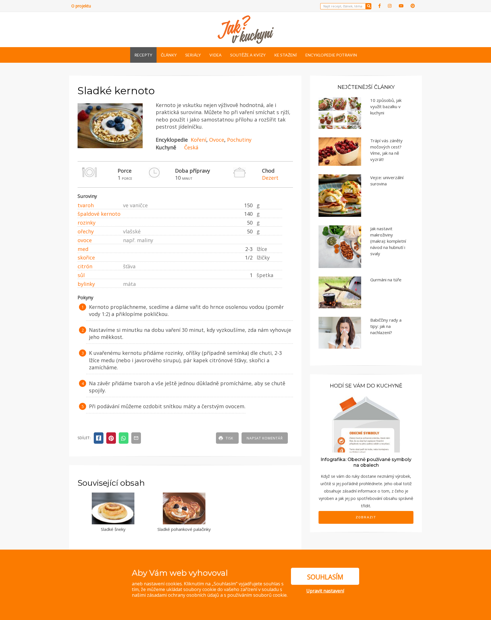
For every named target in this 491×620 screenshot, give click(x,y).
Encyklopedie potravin (331, 55)
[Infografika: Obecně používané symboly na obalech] (366, 423)
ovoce (85, 240)
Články (169, 55)
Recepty (143, 55)
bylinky (86, 283)
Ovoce (216, 139)
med (83, 249)
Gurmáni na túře (385, 279)
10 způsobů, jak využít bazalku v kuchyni (385, 106)
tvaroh (86, 205)
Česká (191, 147)
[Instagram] (390, 6)
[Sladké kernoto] (110, 148)
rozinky (86, 222)
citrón (85, 266)
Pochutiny (239, 139)
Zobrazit (366, 517)
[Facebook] (379, 6)
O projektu (81, 6)
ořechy (86, 231)
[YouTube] (401, 6)
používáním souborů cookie (257, 595)
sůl (81, 275)
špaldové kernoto (99, 213)
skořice (86, 257)
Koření (198, 139)
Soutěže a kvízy (248, 55)
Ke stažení (285, 55)
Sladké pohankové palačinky (184, 529)
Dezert (270, 177)
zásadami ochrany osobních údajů (183, 595)
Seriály (193, 55)
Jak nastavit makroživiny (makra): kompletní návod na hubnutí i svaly (388, 241)
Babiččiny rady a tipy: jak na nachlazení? (385, 326)
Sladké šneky (113, 529)
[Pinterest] (413, 6)
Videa (215, 55)
